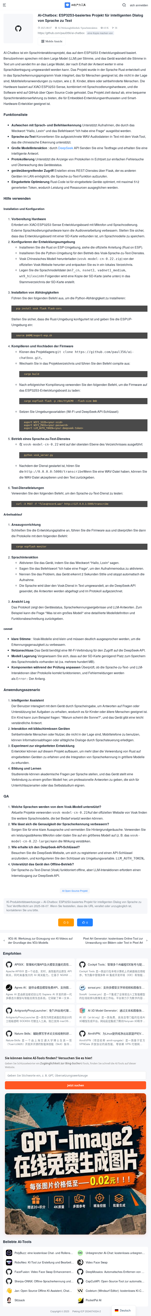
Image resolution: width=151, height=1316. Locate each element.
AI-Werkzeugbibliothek (69, 28)
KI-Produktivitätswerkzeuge (23, 902)
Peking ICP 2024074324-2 (86, 1311)
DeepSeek (65, 148)
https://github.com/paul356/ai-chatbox (61, 33)
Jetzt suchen (75, 1085)
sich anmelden (139, 5)
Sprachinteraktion (89, 28)
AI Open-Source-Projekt (74, 890)
